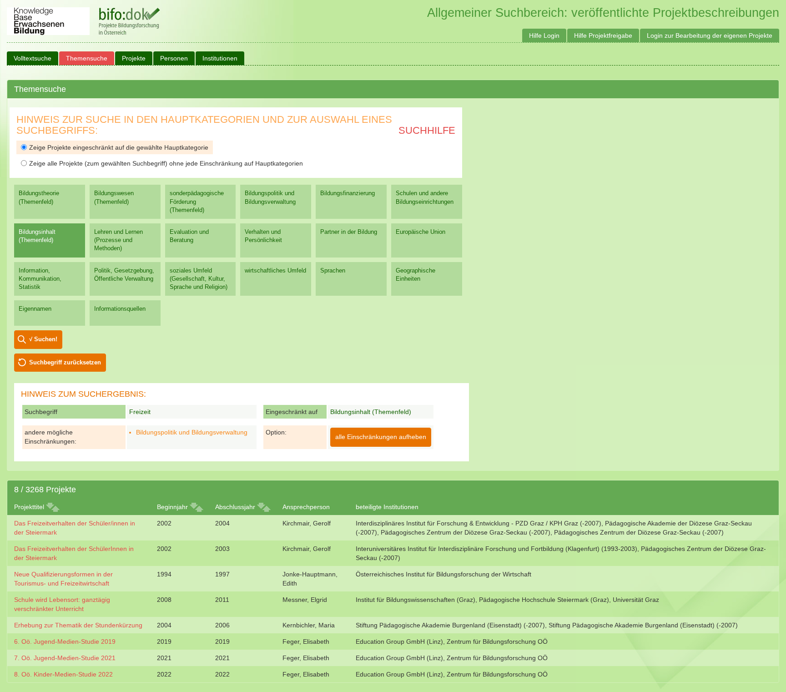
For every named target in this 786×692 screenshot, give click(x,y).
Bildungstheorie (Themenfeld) (39, 197)
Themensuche (86, 58)
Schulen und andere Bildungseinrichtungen (424, 197)
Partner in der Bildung (348, 231)
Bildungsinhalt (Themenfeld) (37, 235)
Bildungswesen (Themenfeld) (114, 197)
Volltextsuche (32, 58)
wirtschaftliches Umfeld (275, 270)
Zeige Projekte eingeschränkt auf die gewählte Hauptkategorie (118, 147)
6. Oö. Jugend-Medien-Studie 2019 (65, 641)
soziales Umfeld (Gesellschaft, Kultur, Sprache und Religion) (198, 278)
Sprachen (332, 270)
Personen (174, 58)
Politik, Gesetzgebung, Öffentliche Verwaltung (124, 274)
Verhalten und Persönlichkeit (263, 235)
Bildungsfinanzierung (347, 193)
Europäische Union (420, 231)
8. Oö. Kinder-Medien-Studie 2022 (63, 674)
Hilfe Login (544, 35)
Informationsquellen (120, 308)
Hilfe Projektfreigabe (603, 35)
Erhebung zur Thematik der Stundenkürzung (78, 625)
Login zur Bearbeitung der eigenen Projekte (709, 35)
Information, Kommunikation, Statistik (40, 278)
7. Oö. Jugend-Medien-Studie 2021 (65, 658)
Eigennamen (35, 308)
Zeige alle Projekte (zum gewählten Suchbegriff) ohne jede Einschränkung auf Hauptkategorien (166, 163)
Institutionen (219, 58)
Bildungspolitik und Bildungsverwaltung (270, 197)
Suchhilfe (426, 130)
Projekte (134, 58)
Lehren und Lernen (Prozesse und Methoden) (118, 240)
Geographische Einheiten (415, 274)
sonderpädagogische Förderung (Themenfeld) (197, 201)
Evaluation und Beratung (189, 235)
